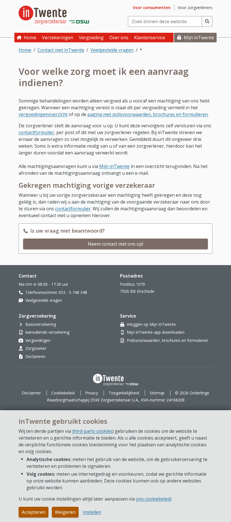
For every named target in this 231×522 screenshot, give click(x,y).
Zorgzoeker (35, 348)
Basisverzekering (40, 324)
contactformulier (36, 132)
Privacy (91, 393)
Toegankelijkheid (123, 393)
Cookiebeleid (63, 393)
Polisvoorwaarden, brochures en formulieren (167, 340)
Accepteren (33, 512)
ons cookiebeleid (153, 499)
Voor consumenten (152, 7)
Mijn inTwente (199, 37)
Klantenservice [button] (149, 37)
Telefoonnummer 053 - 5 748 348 (56, 292)
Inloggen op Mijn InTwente (151, 324)
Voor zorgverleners (195, 7)
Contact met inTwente (60, 50)
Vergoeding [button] (91, 37)
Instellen (92, 512)
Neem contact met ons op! (115, 244)
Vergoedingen (37, 340)
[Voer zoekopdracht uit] (207, 21)
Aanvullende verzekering (47, 332)
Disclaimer (31, 393)
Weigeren (65, 512)
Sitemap (157, 393)
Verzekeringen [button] (57, 37)
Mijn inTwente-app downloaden (156, 332)
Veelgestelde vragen (112, 50)
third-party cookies (92, 431)
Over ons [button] (118, 37)
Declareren (35, 356)
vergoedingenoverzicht (43, 114)
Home (30, 37)
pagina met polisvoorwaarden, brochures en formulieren (147, 114)
